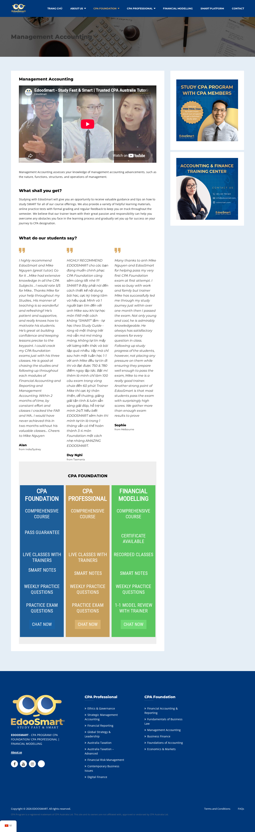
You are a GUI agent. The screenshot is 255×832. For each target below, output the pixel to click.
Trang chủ (54, 8)
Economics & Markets (161, 749)
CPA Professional (140, 8)
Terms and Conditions (217, 808)
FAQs (241, 808)
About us (76, 8)
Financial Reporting (100, 725)
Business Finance (158, 736)
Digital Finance (97, 777)
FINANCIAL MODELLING (178, 8)
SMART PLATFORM (212, 8)
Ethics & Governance (101, 708)
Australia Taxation (99, 743)
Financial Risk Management (105, 760)
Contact (238, 8)
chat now (42, 624)
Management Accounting (164, 730)
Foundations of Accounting (165, 743)
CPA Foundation (105, 8)
